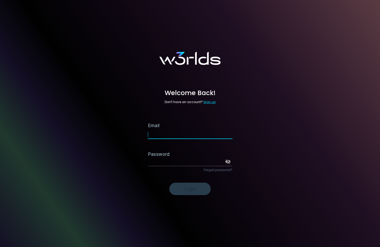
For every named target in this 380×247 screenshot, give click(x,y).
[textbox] (190, 129)
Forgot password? (218, 170)
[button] (228, 162)
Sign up (209, 102)
